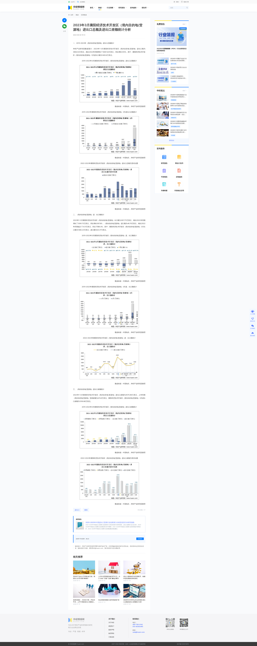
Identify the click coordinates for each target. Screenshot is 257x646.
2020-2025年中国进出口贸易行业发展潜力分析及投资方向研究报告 (110, 522)
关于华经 (111, 622)
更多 (184, 24)
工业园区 (173, 81)
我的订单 (186, 2)
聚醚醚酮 (183, 28)
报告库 (144, 8)
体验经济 (173, 117)
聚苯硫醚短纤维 (175, 126)
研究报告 (121, 8)
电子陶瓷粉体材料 (176, 109)
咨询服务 (133, 8)
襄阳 (86, 510)
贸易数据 (84, 15)
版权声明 (111, 630)
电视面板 (173, 100)
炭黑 (172, 72)
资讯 (91, 8)
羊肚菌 (173, 135)
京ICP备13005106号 (183, 644)
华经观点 (161, 90)
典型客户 (111, 626)
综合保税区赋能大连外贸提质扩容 (108, 600)
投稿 (177, 2)
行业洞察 (110, 8)
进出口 (77, 510)
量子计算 (173, 63)
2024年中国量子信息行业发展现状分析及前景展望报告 (178, 60)
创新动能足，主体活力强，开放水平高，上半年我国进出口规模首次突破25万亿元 (84, 602)
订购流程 (111, 637)
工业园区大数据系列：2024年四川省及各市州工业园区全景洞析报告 (178, 78)
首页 (71, 15)
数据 (100, 8)
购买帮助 (111, 633)
